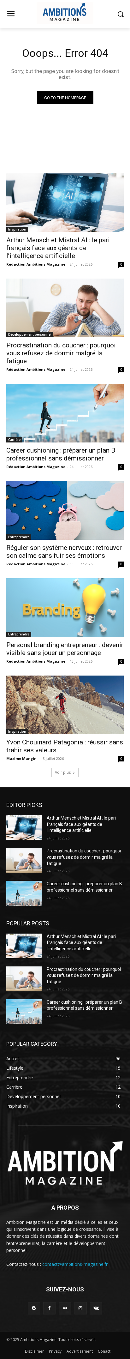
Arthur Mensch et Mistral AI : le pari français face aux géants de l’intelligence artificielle (58, 248)
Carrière (14, 439)
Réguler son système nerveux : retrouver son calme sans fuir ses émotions (64, 551)
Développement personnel (29, 334)
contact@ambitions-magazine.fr (75, 1264)
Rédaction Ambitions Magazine (35, 264)
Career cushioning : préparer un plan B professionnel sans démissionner (60, 454)
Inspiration (17, 229)
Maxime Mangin (21, 758)
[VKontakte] (96, 1308)
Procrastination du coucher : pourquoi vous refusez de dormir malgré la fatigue (61, 353)
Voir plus (63, 772)
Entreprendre (18, 537)
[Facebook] (49, 1308)
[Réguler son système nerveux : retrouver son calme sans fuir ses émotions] (65, 510)
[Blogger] (34, 1308)
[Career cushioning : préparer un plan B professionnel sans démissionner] (65, 413)
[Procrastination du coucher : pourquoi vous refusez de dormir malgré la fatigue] (65, 308)
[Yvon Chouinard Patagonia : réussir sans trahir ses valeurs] (65, 705)
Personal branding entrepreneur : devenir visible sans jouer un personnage (64, 649)
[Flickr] (65, 1308)
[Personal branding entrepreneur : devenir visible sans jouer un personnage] (65, 607)
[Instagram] (80, 1308)
